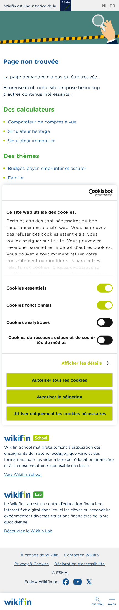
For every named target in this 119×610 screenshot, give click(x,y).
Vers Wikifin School (23, 474)
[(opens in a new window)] (65, 5)
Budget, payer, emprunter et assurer (47, 168)
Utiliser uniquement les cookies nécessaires (59, 413)
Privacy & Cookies (31, 563)
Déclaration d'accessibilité (79, 563)
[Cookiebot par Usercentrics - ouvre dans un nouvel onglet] (88, 192)
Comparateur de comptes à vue (42, 122)
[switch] (105, 305)
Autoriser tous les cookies (59, 379)
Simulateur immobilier (31, 140)
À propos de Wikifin (39, 554)
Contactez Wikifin (81, 554)
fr (112, 5)
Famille (15, 177)
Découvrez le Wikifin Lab (28, 530)
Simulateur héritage (29, 131)
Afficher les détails (81, 363)
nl (104, 5)
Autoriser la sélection (59, 396)
